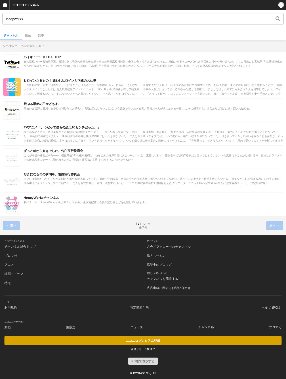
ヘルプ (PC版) (272, 307)
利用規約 (10, 307)
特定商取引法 (139, 307)
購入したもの (156, 256)
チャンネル (11, 35)
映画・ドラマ (13, 274)
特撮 (7, 283)
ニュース (136, 327)
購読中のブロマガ (159, 264)
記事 (41, 35)
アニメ (9, 264)
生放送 (70, 327)
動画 (28, 35)
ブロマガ (10, 256)
